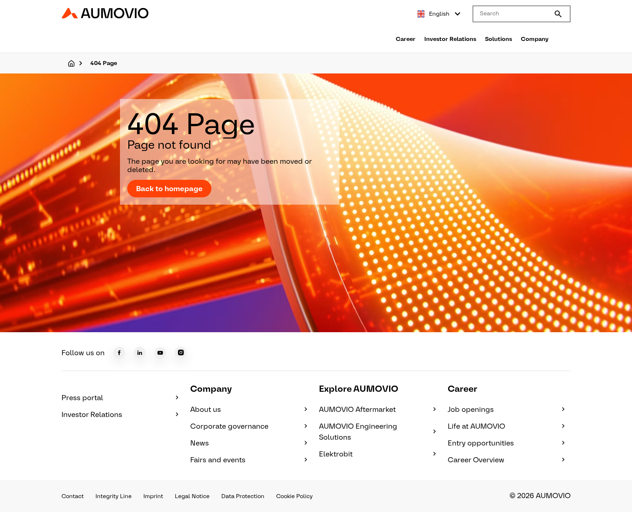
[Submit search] (558, 13)
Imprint (153, 496)
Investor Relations (450, 39)
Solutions (498, 39)
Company (535, 39)
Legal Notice (192, 496)
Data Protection (242, 496)
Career (405, 39)
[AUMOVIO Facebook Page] (119, 353)
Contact (72, 496)
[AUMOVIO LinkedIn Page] (140, 353)
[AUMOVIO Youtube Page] (160, 353)
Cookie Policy (294, 496)
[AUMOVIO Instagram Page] (181, 353)
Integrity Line (113, 496)
